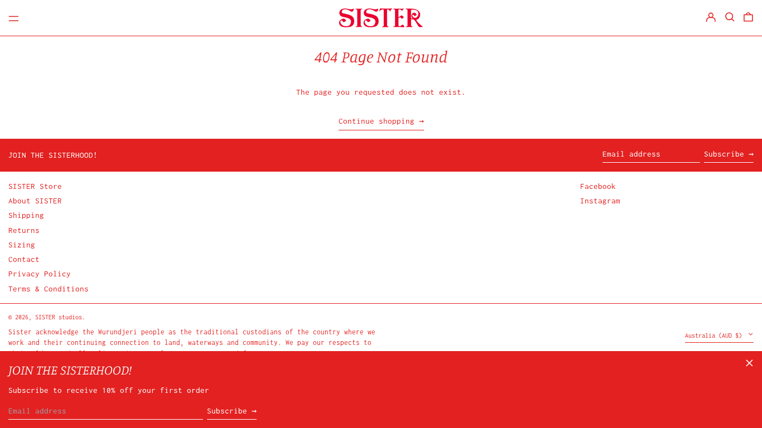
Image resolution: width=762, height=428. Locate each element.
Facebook (598, 186)
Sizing (21, 244)
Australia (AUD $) (715, 335)
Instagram (600, 200)
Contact (24, 259)
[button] (730, 16)
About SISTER (35, 200)
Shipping (26, 215)
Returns (24, 230)
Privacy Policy (39, 273)
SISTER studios (58, 317)
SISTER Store (35, 186)
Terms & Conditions (48, 288)
